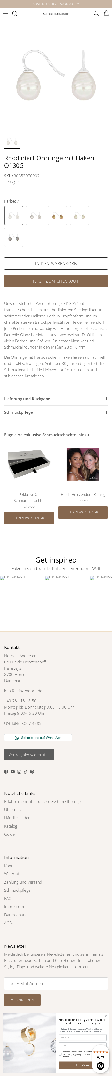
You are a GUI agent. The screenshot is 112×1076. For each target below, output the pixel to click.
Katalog (10, 826)
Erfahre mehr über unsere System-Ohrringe (42, 801)
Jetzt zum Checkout (56, 281)
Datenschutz (15, 914)
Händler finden (17, 817)
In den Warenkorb (56, 263)
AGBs (9, 922)
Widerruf (12, 873)
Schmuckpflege (18, 412)
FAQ (7, 898)
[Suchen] (17, 13)
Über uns (12, 809)
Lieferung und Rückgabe (27, 398)
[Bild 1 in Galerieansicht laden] (56, 75)
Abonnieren (22, 999)
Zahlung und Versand (23, 882)
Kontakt (11, 865)
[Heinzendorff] (56, 13)
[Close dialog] (106, 1015)
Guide (9, 834)
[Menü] (5, 13)
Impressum (14, 906)
